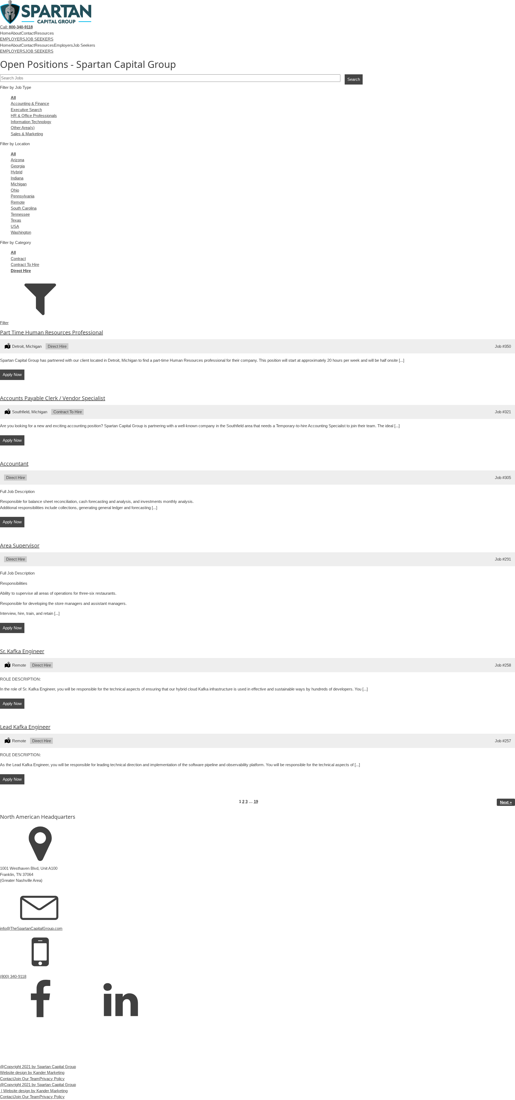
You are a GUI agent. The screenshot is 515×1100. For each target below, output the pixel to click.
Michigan (19, 184)
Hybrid (16, 172)
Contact (28, 33)
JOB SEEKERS (39, 39)
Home (5, 33)
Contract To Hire (25, 264)
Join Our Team (26, 1078)
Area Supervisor (19, 545)
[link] (40, 1000)
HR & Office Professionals (34, 115)
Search (353, 79)
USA (15, 226)
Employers (63, 45)
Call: (16, 27)
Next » (506, 802)
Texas (16, 220)
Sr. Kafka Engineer (22, 651)
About (16, 33)
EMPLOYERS (12, 39)
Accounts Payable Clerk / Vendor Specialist (52, 398)
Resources (44, 33)
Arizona (17, 160)
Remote (18, 202)
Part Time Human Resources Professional (51, 332)
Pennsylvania (22, 196)
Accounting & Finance (30, 103)
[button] (257, 320)
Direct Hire (21, 270)
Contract (18, 258)
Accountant (14, 463)
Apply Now (12, 374)
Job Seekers (84, 45)
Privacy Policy (52, 1078)
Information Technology (31, 121)
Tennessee (20, 214)
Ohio (15, 190)
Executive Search (26, 109)
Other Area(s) (23, 127)
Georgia (18, 166)
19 (256, 801)
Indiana (17, 178)
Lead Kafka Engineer (25, 726)
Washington (21, 232)
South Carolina (23, 208)
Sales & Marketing (27, 133)
